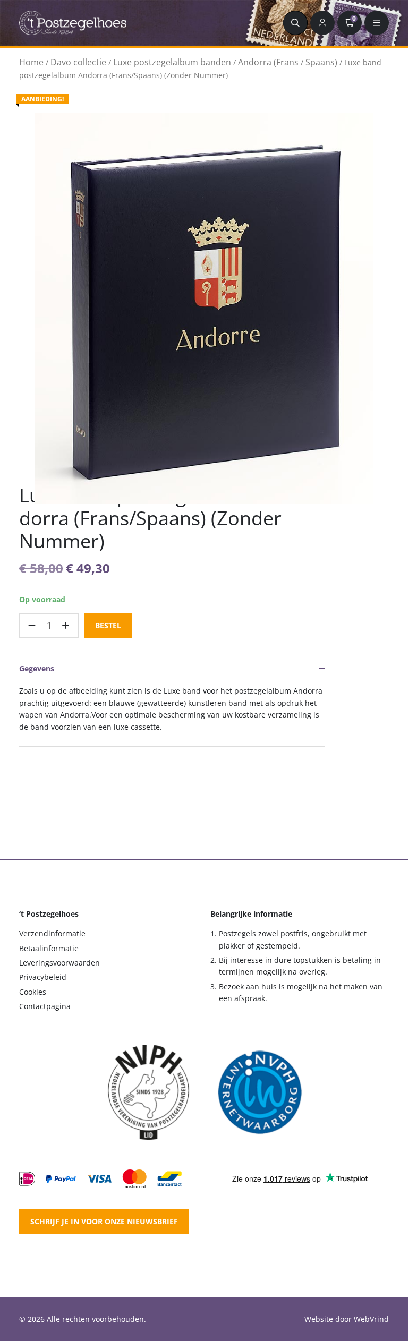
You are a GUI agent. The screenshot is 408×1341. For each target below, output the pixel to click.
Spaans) (321, 62)
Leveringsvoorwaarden (59, 963)
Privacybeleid (42, 977)
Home (31, 62)
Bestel (108, 625)
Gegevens (36, 668)
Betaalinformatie (49, 948)
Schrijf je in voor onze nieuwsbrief (104, 1221)
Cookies (32, 992)
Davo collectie (78, 62)
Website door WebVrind (346, 1319)
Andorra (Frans (268, 62)
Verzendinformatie (52, 933)
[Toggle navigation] (376, 23)
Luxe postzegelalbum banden (172, 62)
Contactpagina (45, 1006)
